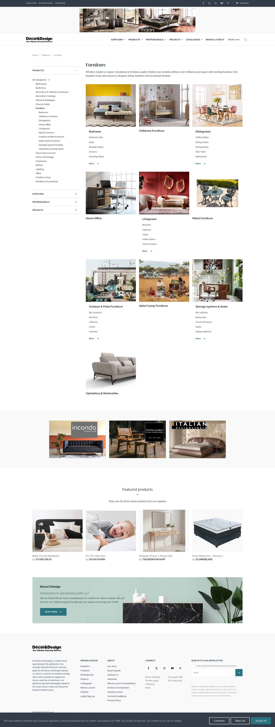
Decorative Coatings (45, 96)
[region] (137, 720)
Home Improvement (46, 153)
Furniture (40, 108)
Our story (31, 3)
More (231, 39)
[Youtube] (222, 3)
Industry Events (115, 692)
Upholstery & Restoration (51, 149)
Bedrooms (41, 88)
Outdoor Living (43, 177)
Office (38, 173)
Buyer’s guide (114, 670)
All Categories (40, 80)
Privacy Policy (114, 700)
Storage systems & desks (51, 145)
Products (134, 39)
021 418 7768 (176, 677)
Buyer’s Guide (46, 3)
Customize (219, 721)
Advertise (60, 3)
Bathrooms (41, 84)
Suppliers (117, 39)
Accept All (261, 721)
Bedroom (43, 112)
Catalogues (193, 39)
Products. (38, 70)
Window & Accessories (47, 181)
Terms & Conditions (116, 696)
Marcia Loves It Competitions (121, 683)
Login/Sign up (88, 696)
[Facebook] (204, 3)
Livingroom (44, 128)
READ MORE (53, 612)
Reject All (240, 721)
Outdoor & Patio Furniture (51, 136)
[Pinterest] (228, 3)
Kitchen (39, 165)
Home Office (45, 124)
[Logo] (39, 40)
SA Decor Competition (118, 687)
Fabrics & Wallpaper (45, 100)
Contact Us (112, 675)
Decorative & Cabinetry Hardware (52, 92)
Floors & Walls (43, 104)
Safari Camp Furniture (49, 141)
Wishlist (244, 3)
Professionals (155, 39)
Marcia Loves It (215, 39)
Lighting (40, 169)
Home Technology (45, 157)
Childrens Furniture (48, 116)
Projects (174, 39)
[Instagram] (216, 3)
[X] (210, 3)
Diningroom (44, 120)
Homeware (41, 161)
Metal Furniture (46, 133)
